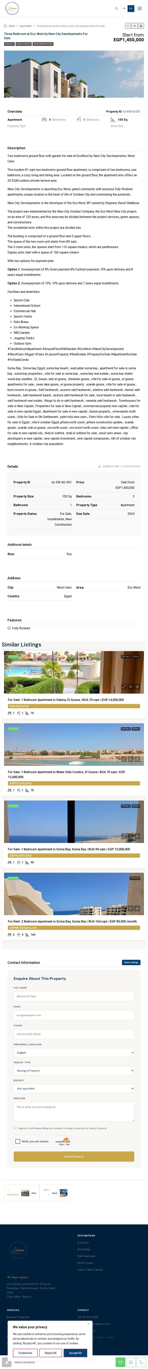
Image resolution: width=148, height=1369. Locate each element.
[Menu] (140, 8)
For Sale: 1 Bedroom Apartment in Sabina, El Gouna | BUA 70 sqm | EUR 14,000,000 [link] (66, 700)
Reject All (50, 1353)
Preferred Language (28, 1044)
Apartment (25, 26)
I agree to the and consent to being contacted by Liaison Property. (62, 1128)
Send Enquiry (74, 1156)
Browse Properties (18, 1317)
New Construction (43, 44)
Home (11, 26)
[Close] (88, 1324)
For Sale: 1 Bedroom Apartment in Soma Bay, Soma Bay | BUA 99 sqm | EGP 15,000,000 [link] (69, 849)
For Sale (9, 44)
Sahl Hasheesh (86, 1256)
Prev (34, 1193)
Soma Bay (83, 1249)
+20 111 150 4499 (87, 1317)
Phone (18, 1025)
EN (124, 8)
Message (19, 1098)
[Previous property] (25, 1193)
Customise (25, 1353)
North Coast (85, 1263)
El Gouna (83, 1242)
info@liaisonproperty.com (93, 1324)
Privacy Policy (41, 1128)
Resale (135, 657)
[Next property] (63, 1193)
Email (17, 1006)
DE (131, 8)
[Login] (116, 8)
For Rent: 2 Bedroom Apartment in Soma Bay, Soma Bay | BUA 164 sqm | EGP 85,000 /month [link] (72, 921)
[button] (128, 26)
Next (54, 1193)
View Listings (131, 962)
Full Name (20, 987)
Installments (24, 44)
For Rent (134, 878)
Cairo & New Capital (90, 1269)
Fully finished (21, 628)
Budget (19, 1080)
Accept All (75, 1353)
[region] (50, 1341)
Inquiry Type (22, 1062)
